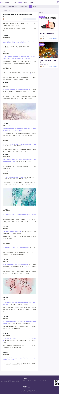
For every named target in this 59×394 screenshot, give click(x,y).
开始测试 (7, 2)
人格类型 (13, 2)
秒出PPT (24, 387)
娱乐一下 (30, 6)
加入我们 (32, 2)
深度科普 (8, 6)
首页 (2, 10)
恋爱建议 (19, 6)
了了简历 (29, 387)
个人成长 (12, 6)
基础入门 (5, 6)
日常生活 (23, 6)
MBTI (51, 38)
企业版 (25, 2)
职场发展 (16, 6)
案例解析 (27, 6)
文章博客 (20, 2)
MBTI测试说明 (34, 7)
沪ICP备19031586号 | (23, 391)
